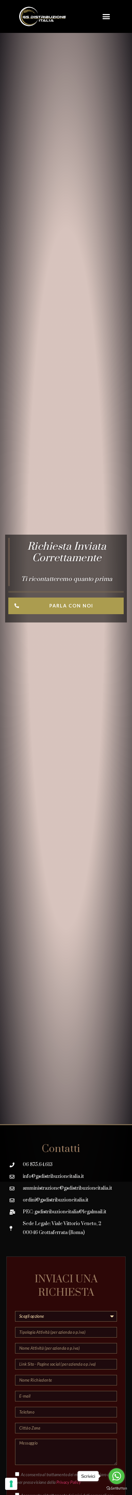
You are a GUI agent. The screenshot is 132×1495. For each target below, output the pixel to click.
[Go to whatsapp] (117, 1476)
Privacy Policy (68, 1482)
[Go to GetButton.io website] (116, 1488)
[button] (106, 17)
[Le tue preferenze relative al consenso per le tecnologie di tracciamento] (11, 1484)
